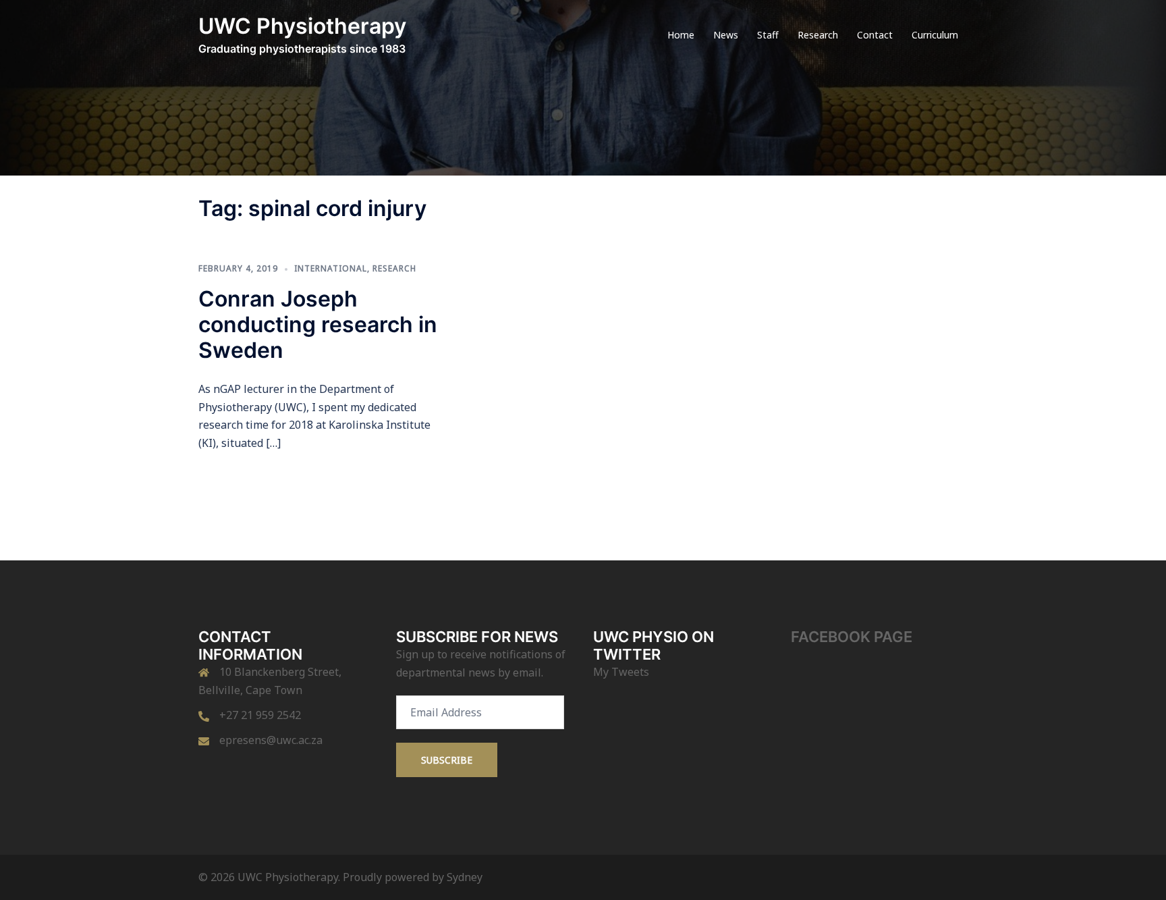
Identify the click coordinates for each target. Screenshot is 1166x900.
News (725, 34)
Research (818, 34)
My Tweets (621, 671)
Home (680, 34)
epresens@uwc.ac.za (271, 740)
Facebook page (851, 636)
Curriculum (935, 34)
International (330, 268)
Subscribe (446, 759)
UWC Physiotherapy (302, 26)
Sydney (464, 877)
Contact (875, 34)
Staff (768, 34)
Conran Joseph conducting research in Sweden (317, 325)
